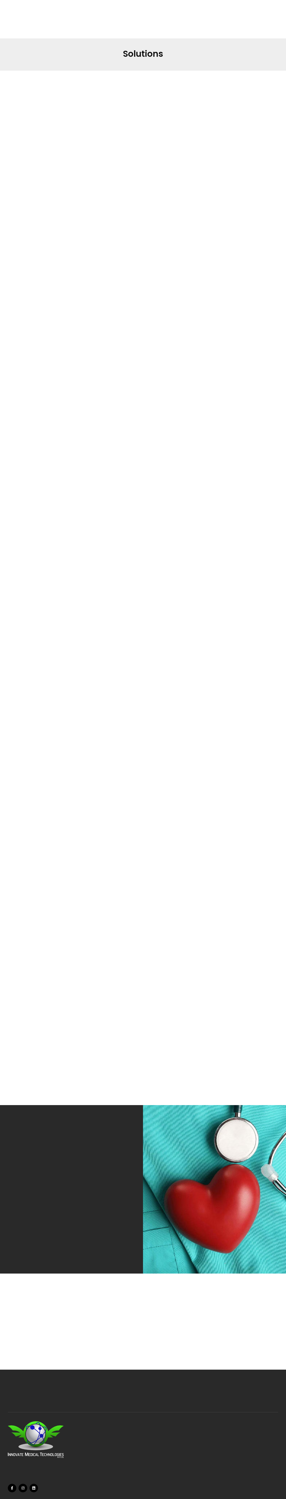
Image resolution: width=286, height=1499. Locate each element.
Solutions (151, 1466)
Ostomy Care (102, 1448)
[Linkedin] (33, 1488)
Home (148, 1441)
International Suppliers (164, 1454)
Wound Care (101, 1441)
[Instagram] (23, 1488)
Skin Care (98, 1460)
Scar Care (98, 1466)
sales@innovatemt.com (218, 1467)
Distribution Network (162, 1460)
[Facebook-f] (12, 1488)
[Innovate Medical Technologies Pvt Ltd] (24, 25)
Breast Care (102, 1473)
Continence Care (105, 1454)
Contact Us (154, 1473)
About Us (151, 1448)
